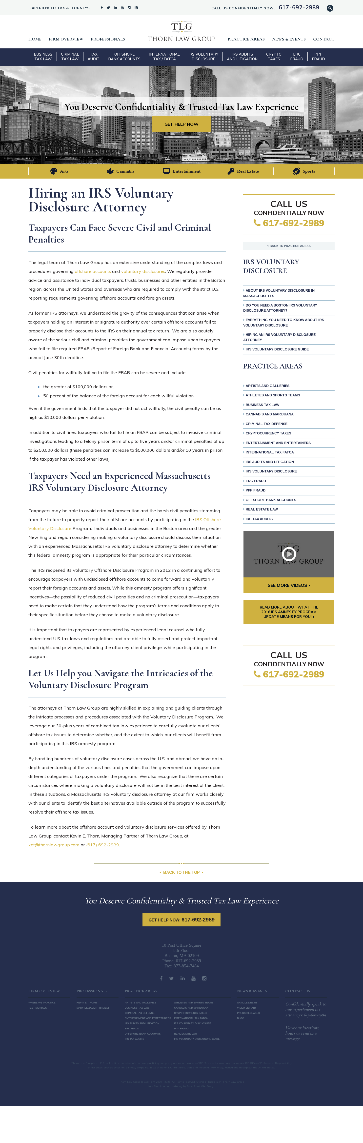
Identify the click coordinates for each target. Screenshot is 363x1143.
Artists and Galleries (267, 386)
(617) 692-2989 (102, 845)
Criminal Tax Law (70, 56)
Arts (64, 171)
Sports (309, 171)
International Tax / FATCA (164, 56)
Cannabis (125, 171)
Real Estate (248, 171)
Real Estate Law (262, 509)
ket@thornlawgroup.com (54, 845)
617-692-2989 (292, 222)
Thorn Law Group (181, 30)
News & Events (289, 39)
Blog (240, 1018)
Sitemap (201, 1081)
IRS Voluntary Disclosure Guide (277, 349)
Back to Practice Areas (290, 246)
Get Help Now (181, 124)
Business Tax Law (43, 56)
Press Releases (248, 1013)
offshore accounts (93, 271)
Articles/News (247, 1002)
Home (34, 39)
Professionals (108, 39)
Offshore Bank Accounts (124, 56)
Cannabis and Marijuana (270, 414)
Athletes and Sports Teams (273, 395)
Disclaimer (214, 1081)
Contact (324, 39)
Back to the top (181, 872)
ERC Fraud (296, 56)
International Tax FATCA (270, 452)
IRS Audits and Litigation (242, 56)
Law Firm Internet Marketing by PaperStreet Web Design (181, 1086)
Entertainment (187, 171)
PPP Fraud (318, 56)
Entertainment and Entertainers (278, 443)
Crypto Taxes (274, 56)
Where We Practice (42, 1002)
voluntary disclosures (143, 271)
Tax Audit (94, 56)
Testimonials (37, 1007)
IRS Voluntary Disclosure (203, 56)
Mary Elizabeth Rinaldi (93, 1007)
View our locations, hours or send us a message (302, 1033)
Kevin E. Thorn (87, 1002)
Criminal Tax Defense (266, 424)
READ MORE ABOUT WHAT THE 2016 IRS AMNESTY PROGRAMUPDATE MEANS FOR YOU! (289, 612)
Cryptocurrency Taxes (268, 433)
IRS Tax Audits (259, 519)
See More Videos (287, 585)
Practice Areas (246, 39)
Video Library (247, 1007)
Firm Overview (66, 39)
